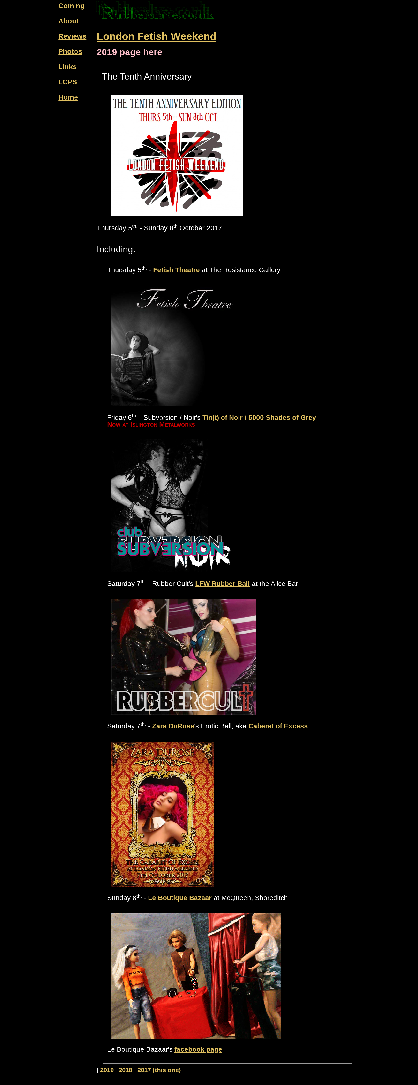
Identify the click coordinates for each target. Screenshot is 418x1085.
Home (68, 97)
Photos (70, 51)
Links (67, 67)
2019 (107, 1070)
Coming (71, 6)
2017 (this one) (159, 1070)
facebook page (198, 1049)
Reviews (72, 36)
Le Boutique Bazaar (180, 898)
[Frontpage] (154, 17)
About (68, 21)
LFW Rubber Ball (222, 583)
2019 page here (129, 52)
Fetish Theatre (176, 270)
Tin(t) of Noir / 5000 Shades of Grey (259, 418)
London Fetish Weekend (156, 36)
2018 (125, 1070)
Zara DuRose (173, 726)
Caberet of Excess (278, 726)
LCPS (67, 82)
